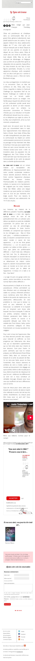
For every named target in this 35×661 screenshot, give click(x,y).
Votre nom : (7, 575)
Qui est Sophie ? (7, 635)
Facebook (23, 634)
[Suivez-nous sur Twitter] (19, 631)
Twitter (22, 631)
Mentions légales (7, 637)
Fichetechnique (26, 19)
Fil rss (22, 639)
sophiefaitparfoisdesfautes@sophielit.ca (14, 558)
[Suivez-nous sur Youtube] (19, 637)
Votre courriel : (8, 578)
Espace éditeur (6, 633)
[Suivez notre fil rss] (19, 639)
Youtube (23, 637)
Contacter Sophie (7, 639)
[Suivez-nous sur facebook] (19, 634)
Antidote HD (20, 651)
